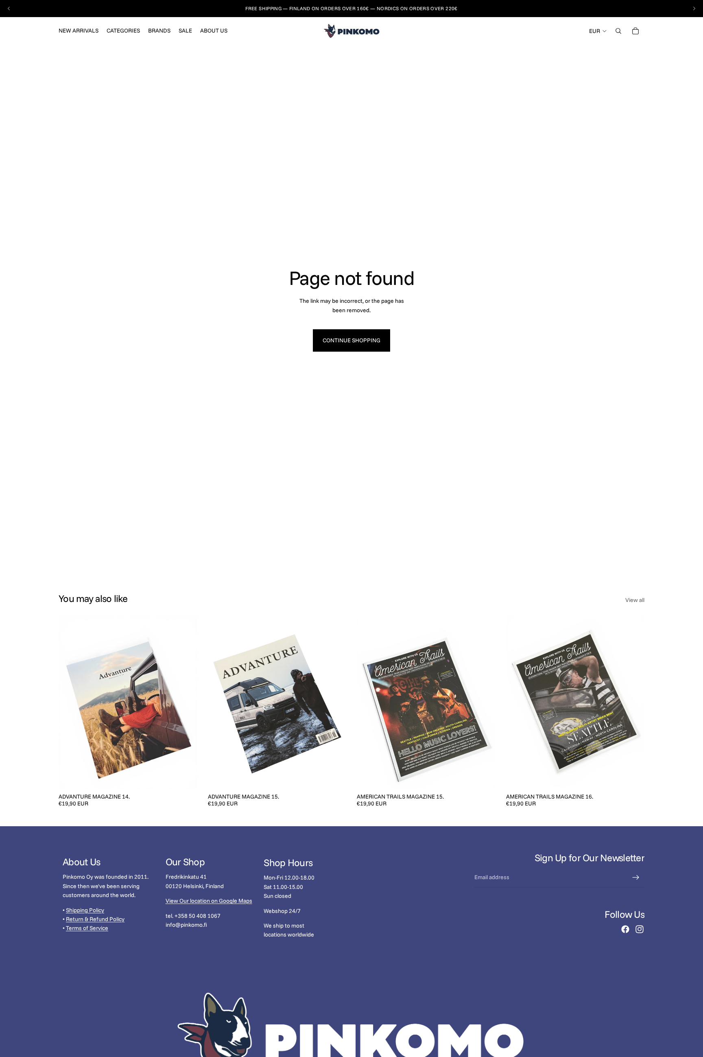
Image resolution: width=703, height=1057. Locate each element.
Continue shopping (351, 340)
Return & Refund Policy (95, 919)
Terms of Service (87, 928)
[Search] (618, 31)
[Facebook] (625, 929)
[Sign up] (635, 877)
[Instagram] (639, 929)
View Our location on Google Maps (209, 901)
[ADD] (184, 776)
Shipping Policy (85, 910)
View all (634, 600)
